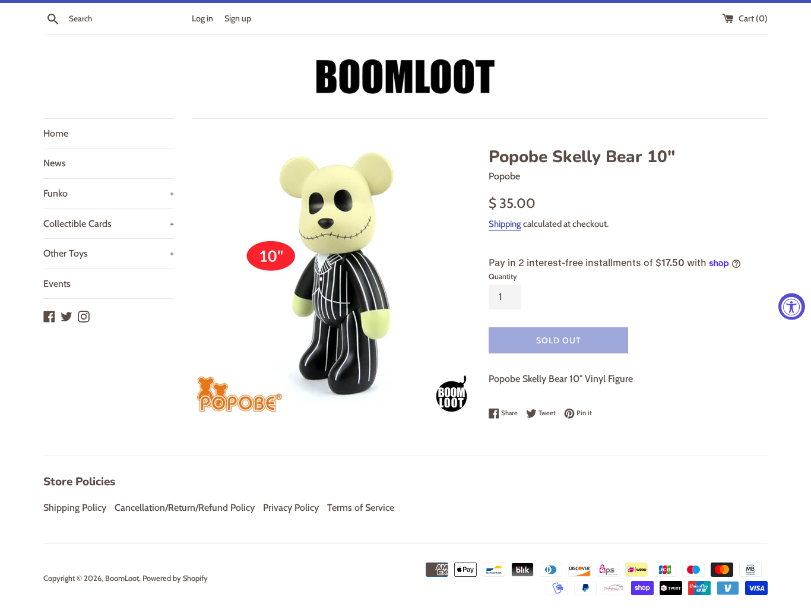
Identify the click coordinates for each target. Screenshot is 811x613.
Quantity (503, 276)
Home (55, 133)
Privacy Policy (291, 507)
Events (57, 283)
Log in (202, 18)
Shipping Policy (74, 507)
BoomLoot (122, 578)
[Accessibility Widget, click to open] (791, 306)
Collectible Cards (108, 223)
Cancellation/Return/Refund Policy (185, 507)
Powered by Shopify (175, 578)
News (54, 163)
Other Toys (108, 253)
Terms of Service (360, 507)
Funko (108, 193)
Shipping (505, 224)
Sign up (237, 18)
